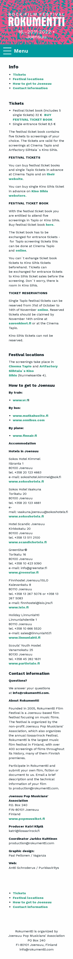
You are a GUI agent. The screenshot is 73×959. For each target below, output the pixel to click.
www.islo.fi (19, 607)
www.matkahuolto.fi (30, 416)
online (21, 250)
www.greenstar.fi (24, 572)
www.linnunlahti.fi (24, 637)
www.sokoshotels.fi (26, 481)
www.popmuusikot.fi (27, 819)
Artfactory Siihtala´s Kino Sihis (33, 370)
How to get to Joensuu (32, 84)
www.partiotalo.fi (24, 663)
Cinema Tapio (20, 366)
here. (50, 225)
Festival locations (28, 79)
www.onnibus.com (29, 420)
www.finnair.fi (25, 436)
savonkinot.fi (20, 323)
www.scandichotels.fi (28, 542)
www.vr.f (20, 400)
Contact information (30, 88)
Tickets (19, 74)
